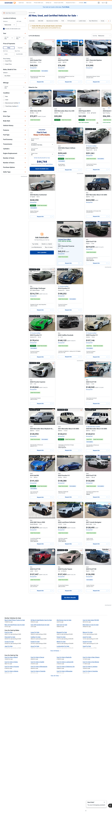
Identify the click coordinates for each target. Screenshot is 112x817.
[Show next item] (80, 229)
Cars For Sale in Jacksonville (65, 662)
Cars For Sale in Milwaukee (64, 671)
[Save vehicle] (53, 41)
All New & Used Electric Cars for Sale (41, 620)
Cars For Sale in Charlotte (38, 671)
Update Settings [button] (49, 164)
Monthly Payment (35, 138)
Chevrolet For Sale (10, 637)
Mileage (6, 86)
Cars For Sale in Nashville (64, 657)
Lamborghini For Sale (63, 646)
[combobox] (14, 13)
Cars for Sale (32, 12)
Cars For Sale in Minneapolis (39, 666)
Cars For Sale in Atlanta (11, 671)
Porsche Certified (92, 146)
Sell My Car (48, 2)
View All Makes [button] (54, 651)
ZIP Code (19, 21)
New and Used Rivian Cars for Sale (15, 625)
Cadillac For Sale (35, 637)
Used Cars (21, 2)
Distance (5, 21)
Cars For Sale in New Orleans (91, 657)
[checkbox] (7, 61)
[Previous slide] (31, 108)
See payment (33, 67)
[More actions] (52, 82)
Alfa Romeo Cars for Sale (64, 620)
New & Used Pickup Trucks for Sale (15, 620)
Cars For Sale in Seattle (37, 662)
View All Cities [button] (55, 675)
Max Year (18, 37)
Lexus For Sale (35, 632)
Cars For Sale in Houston (12, 666)
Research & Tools (70, 2)
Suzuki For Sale (87, 641)
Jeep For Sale (8, 646)
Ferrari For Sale (61, 637)
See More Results (70, 597)
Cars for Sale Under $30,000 (91, 620)
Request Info (40, 81)
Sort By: (95, 36)
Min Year (6, 37)
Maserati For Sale (62, 632)
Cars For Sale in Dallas (11, 662)
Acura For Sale (35, 646)
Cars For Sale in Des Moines (91, 662)
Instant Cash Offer (58, 2)
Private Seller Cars (38, 2)
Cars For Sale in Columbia (90, 671)
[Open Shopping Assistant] (110, 806)
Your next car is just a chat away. (56, 7)
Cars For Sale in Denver (37, 657)
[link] (44, 71)
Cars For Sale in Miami (11, 657)
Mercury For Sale (87, 632)
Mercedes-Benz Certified (94, 426)
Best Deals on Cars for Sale (90, 625)
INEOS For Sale (61, 641)
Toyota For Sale (9, 641)
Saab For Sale (87, 646)
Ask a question (42, 252)
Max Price (17, 51)
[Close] (104, 802)
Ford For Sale (8, 632)
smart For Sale (87, 637)
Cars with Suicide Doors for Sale (40, 625)
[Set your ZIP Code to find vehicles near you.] (77, 16)
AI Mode (82, 2)
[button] (99, 3)
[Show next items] (108, 20)
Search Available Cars (41, 169)
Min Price (5, 51)
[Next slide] (108, 108)
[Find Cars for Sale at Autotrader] (10, 2)
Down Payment (34, 148)
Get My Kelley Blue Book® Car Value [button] (42, 157)
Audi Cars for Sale (62, 625)
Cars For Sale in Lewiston (90, 666)
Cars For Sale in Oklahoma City (66, 666)
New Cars (28, 2)
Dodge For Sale (35, 641)
